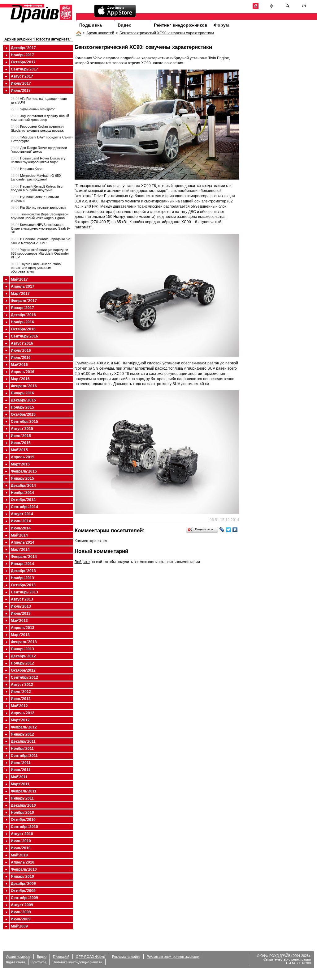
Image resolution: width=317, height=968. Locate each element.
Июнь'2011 (20, 770)
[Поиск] (288, 8)
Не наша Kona (26, 169)
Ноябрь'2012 (22, 663)
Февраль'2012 (24, 727)
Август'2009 (22, 905)
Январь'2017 (22, 308)
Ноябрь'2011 (22, 748)
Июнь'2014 (21, 528)
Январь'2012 (22, 734)
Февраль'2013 (24, 642)
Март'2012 (20, 720)
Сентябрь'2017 (24, 69)
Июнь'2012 (21, 699)
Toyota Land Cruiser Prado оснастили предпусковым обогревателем (36, 267)
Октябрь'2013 (23, 585)
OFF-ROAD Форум (91, 956)
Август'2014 (22, 514)
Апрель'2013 (22, 628)
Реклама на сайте (126, 956)
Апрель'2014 (22, 542)
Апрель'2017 (22, 286)
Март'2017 (20, 293)
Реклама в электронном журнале (173, 956)
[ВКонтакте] (235, 530)
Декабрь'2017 (23, 48)
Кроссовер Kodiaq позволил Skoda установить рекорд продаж (37, 128)
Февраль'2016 (24, 386)
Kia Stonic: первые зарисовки (38, 207)
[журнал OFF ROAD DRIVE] (40, 22)
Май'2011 (19, 777)
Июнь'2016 (21, 357)
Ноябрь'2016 (22, 322)
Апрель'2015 (22, 457)
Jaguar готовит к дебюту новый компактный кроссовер (40, 117)
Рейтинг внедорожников (180, 25)
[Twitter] (228, 530)
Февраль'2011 (24, 791)
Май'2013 (19, 620)
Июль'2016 (21, 350)
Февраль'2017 (24, 301)
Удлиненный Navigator (33, 109)
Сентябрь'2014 (24, 507)
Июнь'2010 (21, 848)
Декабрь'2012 (23, 656)
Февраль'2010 (24, 869)
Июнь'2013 (21, 613)
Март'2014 (20, 549)
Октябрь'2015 (23, 414)
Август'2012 (22, 684)
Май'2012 (19, 706)
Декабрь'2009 (23, 883)
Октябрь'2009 (23, 891)
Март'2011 (20, 784)
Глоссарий (61, 956)
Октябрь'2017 (23, 62)
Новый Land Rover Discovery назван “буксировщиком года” (38, 160)
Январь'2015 (22, 478)
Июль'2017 (21, 83)
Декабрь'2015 (23, 400)
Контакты (39, 962)
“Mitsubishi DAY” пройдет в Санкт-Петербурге (42, 139)
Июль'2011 (21, 763)
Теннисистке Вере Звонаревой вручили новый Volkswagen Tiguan (39, 216)
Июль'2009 (21, 912)
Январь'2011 (22, 798)
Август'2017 (22, 76)
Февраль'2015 (24, 471)
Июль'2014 (21, 521)
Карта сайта (15, 962)
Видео (125, 25)
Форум (221, 25)
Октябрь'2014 (23, 500)
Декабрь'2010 (23, 805)
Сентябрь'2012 (24, 677)
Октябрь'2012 (23, 670)
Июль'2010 (21, 841)
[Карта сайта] (272, 8)
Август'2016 (22, 343)
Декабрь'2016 (23, 315)
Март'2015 (20, 464)
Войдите (82, 562)
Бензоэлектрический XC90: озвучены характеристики (166, 33)
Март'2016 (20, 379)
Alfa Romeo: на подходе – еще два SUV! (39, 100)
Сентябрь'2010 (24, 827)
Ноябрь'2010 (22, 812)
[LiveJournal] (222, 530)
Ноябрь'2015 (22, 407)
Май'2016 (19, 365)
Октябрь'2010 (23, 819)
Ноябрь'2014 (22, 492)
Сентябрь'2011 (24, 756)
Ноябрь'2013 (22, 578)
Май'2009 (19, 926)
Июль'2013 (21, 606)
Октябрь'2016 (23, 329)
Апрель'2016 (22, 372)
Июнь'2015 (21, 443)
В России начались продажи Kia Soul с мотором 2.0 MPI (40, 240)
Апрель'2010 (22, 862)
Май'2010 (19, 855)
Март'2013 (20, 635)
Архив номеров (18, 956)
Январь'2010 (22, 876)
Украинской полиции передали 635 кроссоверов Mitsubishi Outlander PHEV (40, 253)
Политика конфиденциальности (77, 962)
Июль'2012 (21, 692)
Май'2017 (19, 279)
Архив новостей (100, 33)
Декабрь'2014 (23, 485)
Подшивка (90, 25)
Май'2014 (19, 535)
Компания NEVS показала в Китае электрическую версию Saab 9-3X (40, 228)
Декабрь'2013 (23, 571)
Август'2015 (22, 429)
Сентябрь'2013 (24, 592)
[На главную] (255, 8)
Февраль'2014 (24, 556)
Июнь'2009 (21, 919)
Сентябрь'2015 (24, 421)
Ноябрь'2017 (22, 55)
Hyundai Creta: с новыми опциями (35, 198)
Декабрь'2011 (23, 741)
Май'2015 (19, 450)
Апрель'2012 (22, 713)
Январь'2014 (22, 564)
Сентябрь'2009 (24, 898)
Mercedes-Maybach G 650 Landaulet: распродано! (36, 177)
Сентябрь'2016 (24, 336)
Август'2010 (22, 834)
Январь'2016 (22, 393)
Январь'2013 (22, 649)
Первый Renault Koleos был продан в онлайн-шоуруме (37, 188)
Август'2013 (22, 599)
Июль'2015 (21, 436)
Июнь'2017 (21, 90)
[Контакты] (304, 8)
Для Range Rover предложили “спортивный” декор (39, 149)
